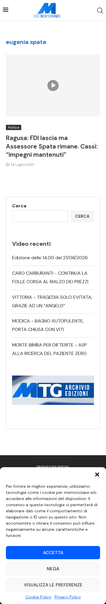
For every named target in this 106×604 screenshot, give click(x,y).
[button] (97, 474)
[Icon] (53, 85)
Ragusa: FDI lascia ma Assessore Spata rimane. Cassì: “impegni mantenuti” (52, 146)
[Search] (100, 10)
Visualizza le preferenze (53, 585)
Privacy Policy (67, 597)
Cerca (19, 206)
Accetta (53, 553)
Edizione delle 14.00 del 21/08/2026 (50, 258)
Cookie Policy (38, 597)
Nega (53, 569)
